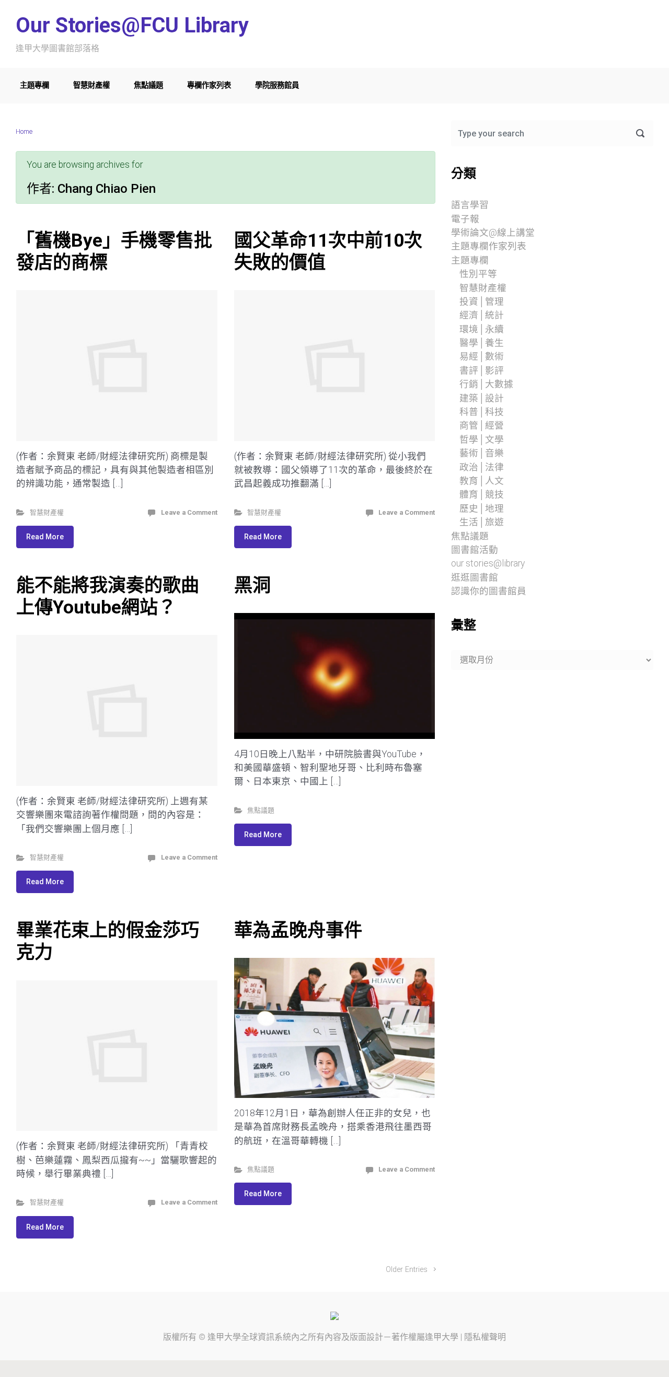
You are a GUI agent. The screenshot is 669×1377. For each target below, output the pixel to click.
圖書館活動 (474, 550)
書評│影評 (481, 370)
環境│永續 (481, 329)
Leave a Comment (189, 512)
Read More (45, 537)
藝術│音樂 (481, 453)
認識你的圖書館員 (488, 591)
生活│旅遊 (481, 522)
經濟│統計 (481, 315)
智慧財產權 (91, 85)
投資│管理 (481, 301)
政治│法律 (481, 467)
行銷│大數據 (486, 384)
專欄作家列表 (209, 85)
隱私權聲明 (485, 1337)
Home (24, 131)
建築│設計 (481, 398)
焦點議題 (148, 85)
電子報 (465, 219)
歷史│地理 (481, 508)
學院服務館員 (277, 85)
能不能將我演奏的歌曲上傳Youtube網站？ (107, 596)
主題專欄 (34, 85)
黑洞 (252, 585)
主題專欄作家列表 (488, 246)
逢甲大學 (224, 1337)
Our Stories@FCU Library (132, 25)
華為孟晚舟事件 (298, 930)
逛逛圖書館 (474, 577)
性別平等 (478, 274)
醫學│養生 (481, 343)
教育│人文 (481, 481)
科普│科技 (481, 412)
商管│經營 (481, 425)
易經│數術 (481, 356)
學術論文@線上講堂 (493, 232)
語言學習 (470, 205)
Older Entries (407, 1269)
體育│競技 (481, 494)
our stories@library (488, 563)
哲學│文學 (481, 439)
